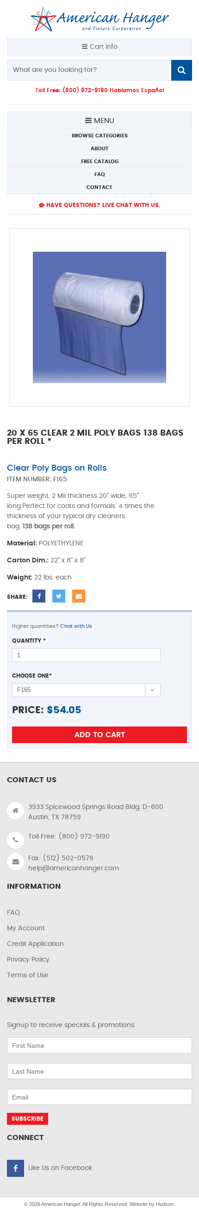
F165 (60, 479)
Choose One (32, 676)
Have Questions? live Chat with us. (102, 205)
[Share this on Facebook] (38, 596)
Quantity (29, 641)
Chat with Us (76, 626)
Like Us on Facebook (60, 1168)
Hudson (165, 1204)
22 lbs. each (53, 577)
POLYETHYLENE (61, 543)
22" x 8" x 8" (68, 560)
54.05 (67, 710)
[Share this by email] (78, 596)
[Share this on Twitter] (58, 596)
